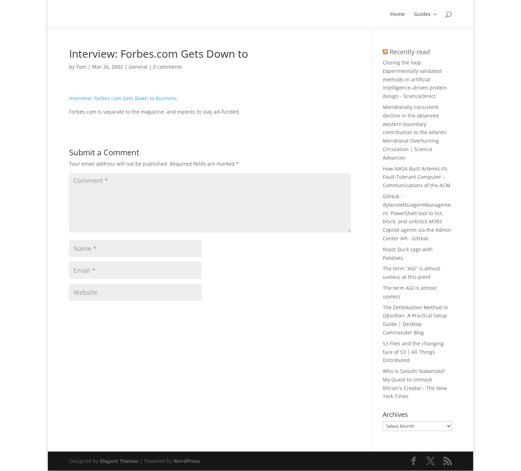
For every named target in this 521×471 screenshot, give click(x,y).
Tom (81, 66)
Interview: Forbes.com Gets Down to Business (123, 98)
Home (397, 14)
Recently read (410, 51)
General (138, 66)
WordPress (186, 461)
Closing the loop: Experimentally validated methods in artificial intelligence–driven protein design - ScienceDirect (415, 79)
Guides (422, 14)
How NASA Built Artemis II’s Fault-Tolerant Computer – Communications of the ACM (416, 177)
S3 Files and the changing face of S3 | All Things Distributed (413, 352)
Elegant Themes (119, 461)
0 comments (167, 66)
